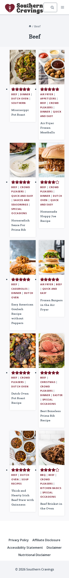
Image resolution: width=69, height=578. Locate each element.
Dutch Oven (19, 98)
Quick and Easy (22, 196)
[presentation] (23, 67)
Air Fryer (46, 94)
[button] (13, 89)
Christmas (47, 382)
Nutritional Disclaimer (34, 555)
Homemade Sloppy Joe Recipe (48, 216)
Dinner (25, 94)
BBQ (43, 475)
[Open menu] (62, 7)
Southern (18, 103)
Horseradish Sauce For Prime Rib (20, 225)
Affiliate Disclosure (46, 540)
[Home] (30, 26)
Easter (58, 395)
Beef (14, 94)
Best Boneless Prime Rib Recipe (50, 415)
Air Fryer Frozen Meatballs (47, 127)
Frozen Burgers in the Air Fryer (51, 304)
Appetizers (48, 98)
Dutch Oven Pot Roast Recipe (20, 398)
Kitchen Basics (50, 488)
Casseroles (19, 288)
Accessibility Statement (25, 547)
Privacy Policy (19, 540)
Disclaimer (54, 547)
